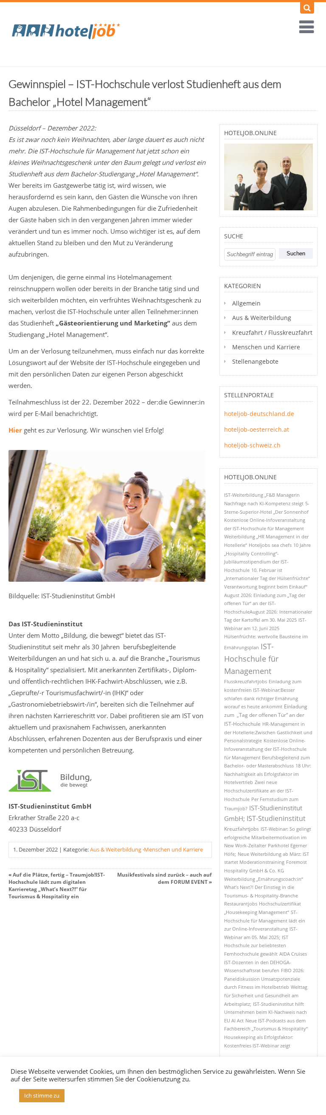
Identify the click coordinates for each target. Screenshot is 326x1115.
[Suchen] (307, 8)
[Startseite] (72, 34)
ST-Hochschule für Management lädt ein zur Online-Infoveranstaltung (264, 920)
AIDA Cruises (293, 954)
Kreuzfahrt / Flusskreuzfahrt (272, 332)
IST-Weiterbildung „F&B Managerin (262, 495)
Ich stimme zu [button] (41, 1095)
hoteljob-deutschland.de (259, 414)
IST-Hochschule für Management (251, 658)
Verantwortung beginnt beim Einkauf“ (265, 586)
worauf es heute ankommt (253, 706)
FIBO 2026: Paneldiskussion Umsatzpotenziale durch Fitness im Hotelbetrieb (264, 978)
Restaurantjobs (240, 903)
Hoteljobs (259, 545)
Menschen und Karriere (173, 849)
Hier (15, 430)
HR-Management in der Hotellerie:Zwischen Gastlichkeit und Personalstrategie (268, 732)
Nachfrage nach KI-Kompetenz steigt (264, 503)
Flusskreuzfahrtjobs (245, 681)
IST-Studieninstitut (276, 818)
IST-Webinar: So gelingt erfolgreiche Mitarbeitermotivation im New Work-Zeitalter (267, 837)
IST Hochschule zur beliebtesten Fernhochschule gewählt (256, 945)
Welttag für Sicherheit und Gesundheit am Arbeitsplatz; (265, 995)
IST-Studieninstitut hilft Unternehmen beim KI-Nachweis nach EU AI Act (265, 1012)
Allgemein (246, 303)
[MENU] (303, 28)
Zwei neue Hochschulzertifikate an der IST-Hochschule (258, 790)
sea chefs (282, 545)
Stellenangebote (255, 361)
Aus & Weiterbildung (115, 849)
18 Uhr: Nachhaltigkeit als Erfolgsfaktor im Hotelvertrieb (267, 773)
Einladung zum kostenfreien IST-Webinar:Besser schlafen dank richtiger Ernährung (262, 689)
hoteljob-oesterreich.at (256, 429)
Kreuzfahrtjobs (241, 828)
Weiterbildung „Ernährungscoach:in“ (263, 879)
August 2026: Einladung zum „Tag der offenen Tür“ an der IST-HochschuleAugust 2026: (264, 603)
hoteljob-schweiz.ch (252, 445)
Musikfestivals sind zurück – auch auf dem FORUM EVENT (164, 878)
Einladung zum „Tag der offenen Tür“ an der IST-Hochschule (265, 715)
